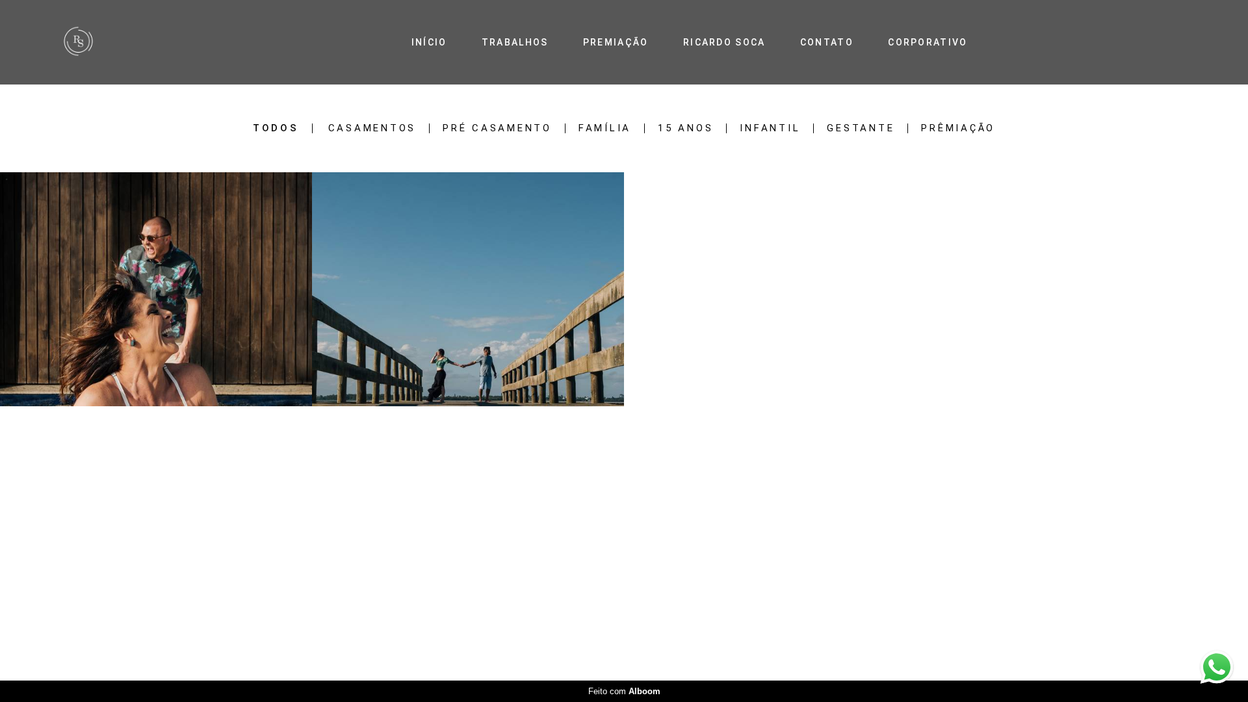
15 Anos (685, 128)
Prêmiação (958, 128)
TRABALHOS (515, 42)
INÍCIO (429, 42)
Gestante (860, 128)
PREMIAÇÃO (616, 42)
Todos (276, 128)
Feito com (624, 691)
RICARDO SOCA (724, 42)
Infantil (770, 128)
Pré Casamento (497, 128)
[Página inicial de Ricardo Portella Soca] (111, 42)
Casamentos (372, 128)
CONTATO (826, 42)
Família (604, 128)
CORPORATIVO (927, 42)
